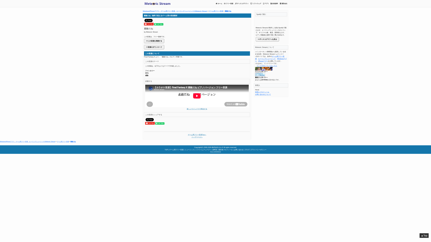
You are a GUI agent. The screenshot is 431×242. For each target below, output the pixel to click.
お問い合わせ (238, 150)
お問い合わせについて (263, 94)
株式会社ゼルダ (217, 147)
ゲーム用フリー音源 (216, 11)
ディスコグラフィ (242, 3)
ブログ (247, 150)
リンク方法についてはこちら (267, 66)
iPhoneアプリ (263, 61)
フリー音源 (229, 3)
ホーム (219, 3)
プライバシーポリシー (258, 150)
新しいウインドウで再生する (197, 109)
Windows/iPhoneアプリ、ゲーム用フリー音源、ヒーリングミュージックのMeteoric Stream (175, 11)
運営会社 (284, 3)
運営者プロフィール (225, 150)
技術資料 (275, 3)
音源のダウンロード (155, 47)
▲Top (424, 235)
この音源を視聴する (155, 41)
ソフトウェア (256, 3)
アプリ (266, 3)
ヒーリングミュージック (267, 59)
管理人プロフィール (262, 92)
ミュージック (189, 150)
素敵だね (228, 11)
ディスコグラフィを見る (268, 39)
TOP (166, 150)
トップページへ (196, 137)
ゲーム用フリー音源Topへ (197, 135)
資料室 (214, 150)
